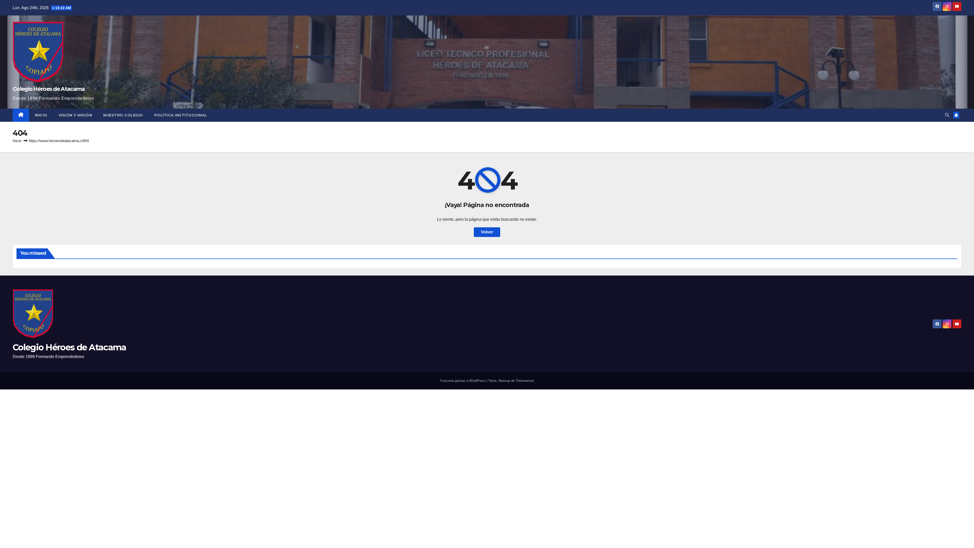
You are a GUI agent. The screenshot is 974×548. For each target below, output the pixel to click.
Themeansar (525, 381)
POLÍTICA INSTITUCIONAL (180, 115)
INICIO (41, 115)
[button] (947, 115)
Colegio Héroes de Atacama (49, 88)
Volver (487, 232)
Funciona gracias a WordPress (463, 381)
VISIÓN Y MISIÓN (75, 115)
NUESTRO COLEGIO (123, 115)
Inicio (17, 141)
